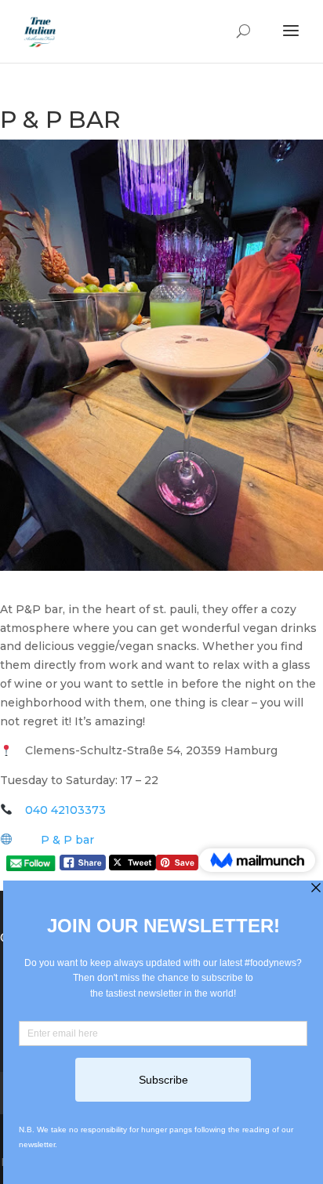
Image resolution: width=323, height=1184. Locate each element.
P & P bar (67, 840)
